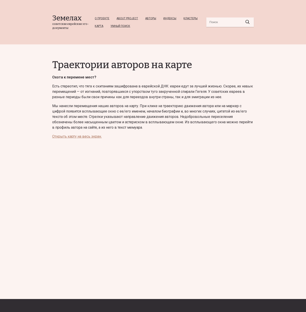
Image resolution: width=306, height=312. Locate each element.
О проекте (102, 18)
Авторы (150, 18)
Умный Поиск (120, 26)
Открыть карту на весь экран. (77, 136)
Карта (99, 26)
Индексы (169, 18)
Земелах (67, 18)
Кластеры (190, 18)
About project (127, 18)
